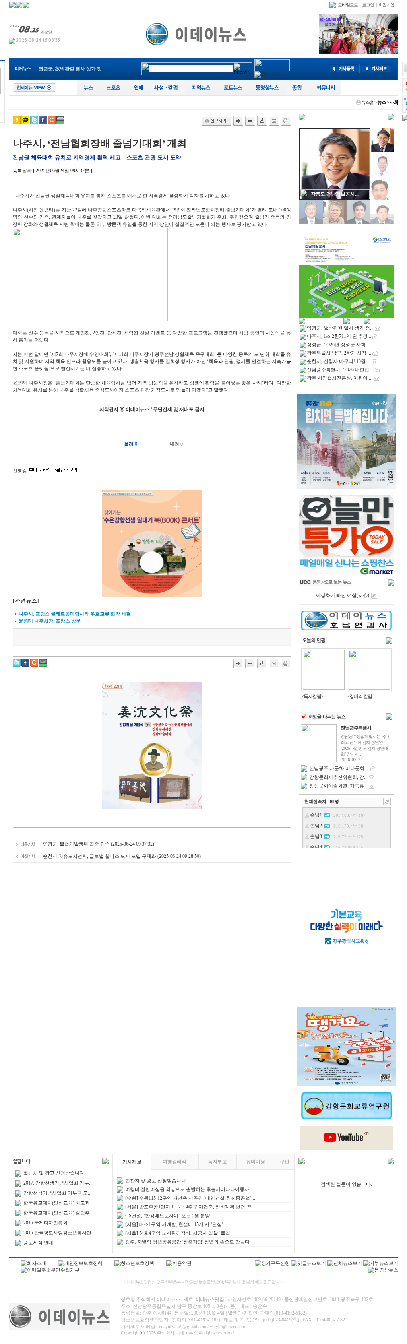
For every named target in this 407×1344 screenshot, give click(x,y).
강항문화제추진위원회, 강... (338, 777)
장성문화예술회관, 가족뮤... (338, 786)
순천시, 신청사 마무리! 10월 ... (338, 361)
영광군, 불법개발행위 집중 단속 (76, 844)
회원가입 (386, 4)
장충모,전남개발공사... (335, 194)
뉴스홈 (368, 102)
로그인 (368, 4)
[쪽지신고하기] (216, 121)
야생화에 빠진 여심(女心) (342, 595)
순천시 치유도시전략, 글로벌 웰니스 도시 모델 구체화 (99, 856)
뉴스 (381, 102)
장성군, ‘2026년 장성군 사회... (338, 344)
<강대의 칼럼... (360, 696)
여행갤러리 (174, 1161)
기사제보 (131, 1162)
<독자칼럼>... (313, 696)
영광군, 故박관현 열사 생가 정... (72, 69)
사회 (394, 102)
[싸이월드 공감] (52, 120)
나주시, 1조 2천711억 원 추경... (339, 336)
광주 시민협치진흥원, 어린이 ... (339, 378)
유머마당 (255, 1161)
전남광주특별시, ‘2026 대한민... (340, 369)
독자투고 (217, 1161)
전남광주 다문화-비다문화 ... (339, 768)
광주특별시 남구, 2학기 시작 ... (339, 353)
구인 (284, 1161)
